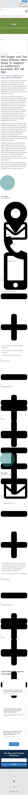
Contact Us (24, 3)
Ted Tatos (4, 473)
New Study (20, 75)
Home (2, 15)
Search (24, 1)
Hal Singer (4, 196)
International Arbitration (12, 693)
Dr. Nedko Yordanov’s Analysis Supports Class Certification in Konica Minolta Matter (13, 710)
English (20, 6)
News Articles (6, 15)
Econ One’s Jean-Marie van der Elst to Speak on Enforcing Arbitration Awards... (13, 733)
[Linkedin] (14, 787)
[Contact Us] (20, 3)
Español (25, 6)
